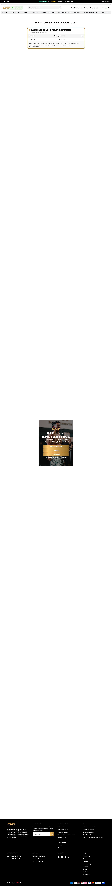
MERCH (56, 450)
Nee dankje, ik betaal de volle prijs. (56, 457)
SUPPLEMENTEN (56, 446)
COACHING (56, 454)
